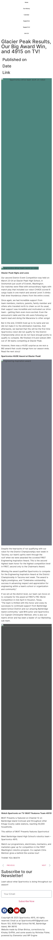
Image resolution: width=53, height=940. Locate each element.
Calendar (26, 14)
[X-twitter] (10, 910)
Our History (26, 8)
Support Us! (26, 27)
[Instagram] (23, 910)
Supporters (26, 21)
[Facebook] (4, 910)
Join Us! (26, 33)
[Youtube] (17, 910)
